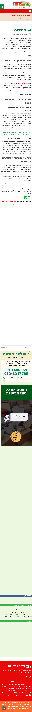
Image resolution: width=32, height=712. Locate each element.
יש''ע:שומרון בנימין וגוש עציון (7, 706)
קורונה (14, 693)
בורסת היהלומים (11, 679)
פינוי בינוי (21, 693)
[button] (2, 6)
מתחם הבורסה (24, 690)
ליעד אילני (22, 688)
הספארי (2, 682)
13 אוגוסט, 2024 (17, 34)
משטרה (14, 688)
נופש (15, 690)
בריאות (18, 682)
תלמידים (14, 695)
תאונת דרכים (19, 695)
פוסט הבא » (4, 347)
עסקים (24, 692)
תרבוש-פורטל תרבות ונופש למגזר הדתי (16, 702)
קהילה (17, 692)
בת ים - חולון (18, 706)
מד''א (17, 688)
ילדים (27, 686)
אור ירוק (18, 680)
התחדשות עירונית (18, 684)
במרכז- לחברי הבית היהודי (24, 708)
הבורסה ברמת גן (8, 682)
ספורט (12, 690)
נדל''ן (18, 690)
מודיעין (19, 704)
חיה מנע (8, 684)
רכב (6, 692)
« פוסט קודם (28, 347)
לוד (17, 708)
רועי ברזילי (9, 692)
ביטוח (26, 682)
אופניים (22, 680)
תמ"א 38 (10, 695)
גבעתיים (13, 682)
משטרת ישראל (8, 688)
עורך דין (9, 690)
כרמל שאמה (13, 686)
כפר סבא (16, 710)
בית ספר (23, 682)
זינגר (11, 684)
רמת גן (22, 706)
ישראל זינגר (21, 686)
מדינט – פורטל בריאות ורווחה (12, 704)
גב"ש (14, 706)
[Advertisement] (16, 274)
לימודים (26, 688)
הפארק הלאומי (28, 684)
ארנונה (15, 679)
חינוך (29, 686)
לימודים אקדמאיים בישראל (11, 708)
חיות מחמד (4, 684)
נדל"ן (12, 710)
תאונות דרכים (25, 695)
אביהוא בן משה (27, 680)
